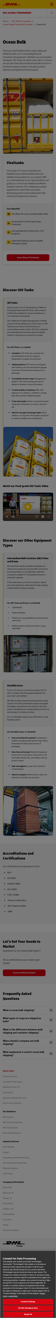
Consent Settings (28, 1302)
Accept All (28, 1314)
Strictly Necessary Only (28, 1308)
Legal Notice (13, 1296)
